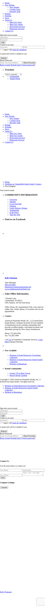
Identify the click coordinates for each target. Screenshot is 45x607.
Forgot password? (28, 65)
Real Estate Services (17, 27)
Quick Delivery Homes (18, 208)
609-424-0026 (10, 285)
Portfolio (8, 16)
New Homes (9, 5)
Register (4, 58)
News (7, 18)
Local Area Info (16, 204)
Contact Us (9, 31)
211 (9, 340)
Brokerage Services (17, 29)
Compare (4, 487)
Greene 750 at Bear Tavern (20, 373)
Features (13, 206)
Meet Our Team (16, 22)
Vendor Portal (15, 79)
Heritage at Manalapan (18, 364)
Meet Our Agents (16, 24)
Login (3, 42)
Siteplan (13, 202)
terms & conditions (19, 50)
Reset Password (29, 63)
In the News (14, 212)
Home (7, 3)
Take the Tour (15, 215)
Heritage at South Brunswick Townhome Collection (24, 386)
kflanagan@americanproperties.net (18, 287)
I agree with (15, 50)
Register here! (16, 65)
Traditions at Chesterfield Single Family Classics (23, 184)
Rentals (7, 14)
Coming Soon (15, 9)
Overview (13, 200)
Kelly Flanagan (11, 278)
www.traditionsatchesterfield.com (17, 289)
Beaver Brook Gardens (18, 375)
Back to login (5, 65)
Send (3, 478)
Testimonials (14, 76)
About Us (8, 20)
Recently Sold (15, 12)
